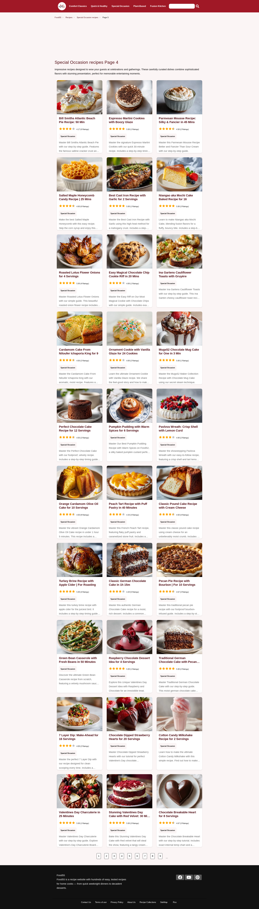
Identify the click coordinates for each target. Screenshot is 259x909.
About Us (131, 902)
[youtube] (189, 877)
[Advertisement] (129, 39)
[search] (197, 6)
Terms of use (101, 902)
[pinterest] (198, 877)
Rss (175, 902)
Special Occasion (120, 6)
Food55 (58, 17)
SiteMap (163, 902)
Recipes (69, 17)
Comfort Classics (78, 6)
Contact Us (86, 902)
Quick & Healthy (99, 6)
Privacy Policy (117, 902)
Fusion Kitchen (158, 6)
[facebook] (180, 877)
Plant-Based (139, 6)
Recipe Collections (148, 902)
